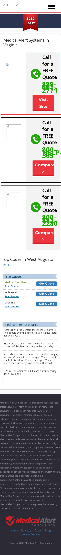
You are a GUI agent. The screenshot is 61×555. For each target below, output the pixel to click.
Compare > (44, 168)
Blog (48, 530)
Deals (38, 530)
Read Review (12, 286)
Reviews (26, 530)
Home (14, 530)
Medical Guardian (15, 282)
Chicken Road (31, 546)
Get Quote (46, 283)
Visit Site (43, 103)
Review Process (30, 534)
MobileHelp (11, 292)
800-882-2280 (50, 220)
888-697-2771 (50, 87)
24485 (6, 265)
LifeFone (10, 302)
